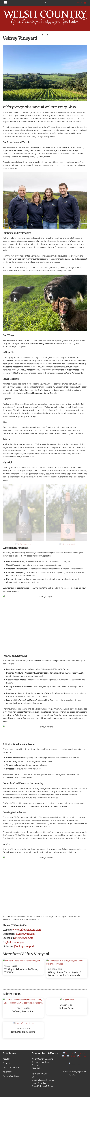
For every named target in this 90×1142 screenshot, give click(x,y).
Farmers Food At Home (23, 1031)
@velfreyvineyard (25, 933)
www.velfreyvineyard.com (26, 929)
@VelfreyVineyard (23, 937)
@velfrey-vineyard (24, 946)
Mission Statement (11, 1067)
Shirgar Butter (66, 1008)
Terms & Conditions (11, 1076)
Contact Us (7, 1063)
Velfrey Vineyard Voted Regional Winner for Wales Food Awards (64, 973)
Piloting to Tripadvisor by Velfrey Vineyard (21, 970)
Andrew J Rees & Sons (23, 1011)
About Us (6, 1059)
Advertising (7, 1071)
